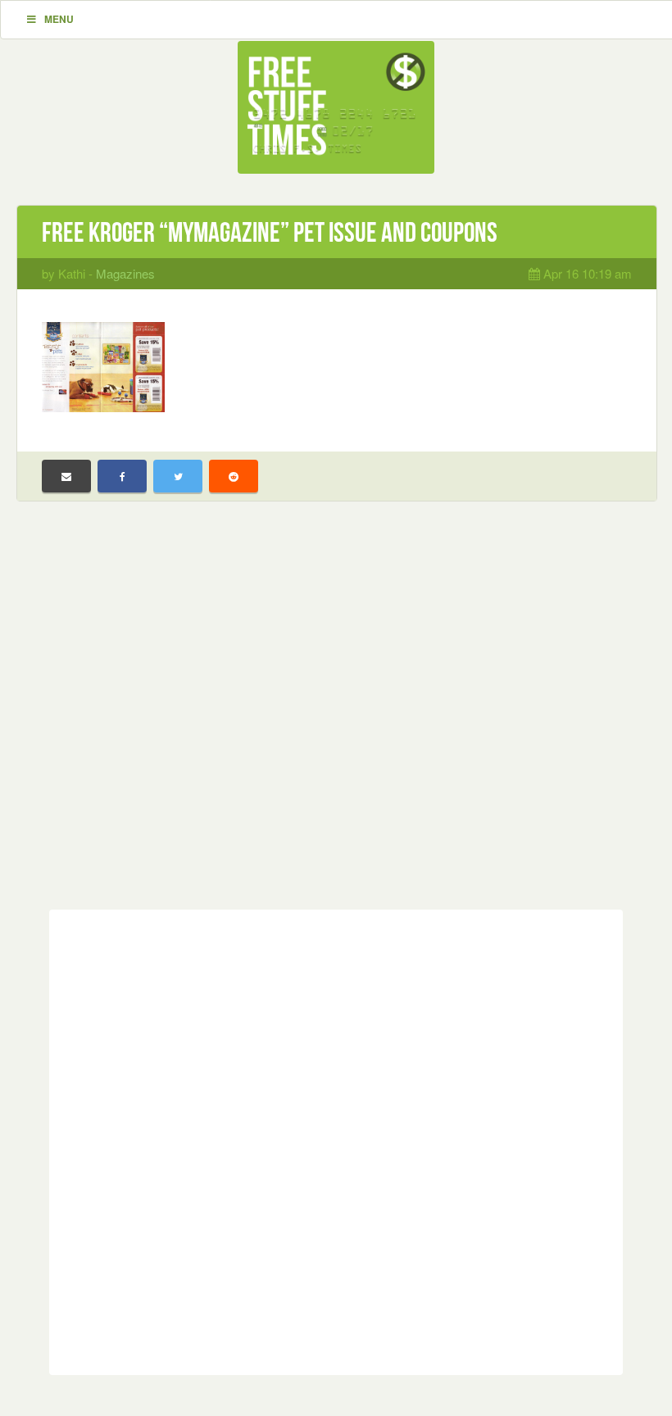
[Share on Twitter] (177, 476)
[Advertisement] (336, 718)
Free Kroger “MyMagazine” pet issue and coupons (269, 232)
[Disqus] (336, 1139)
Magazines (125, 273)
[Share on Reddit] (233, 476)
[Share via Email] (66, 476)
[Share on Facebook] (122, 476)
